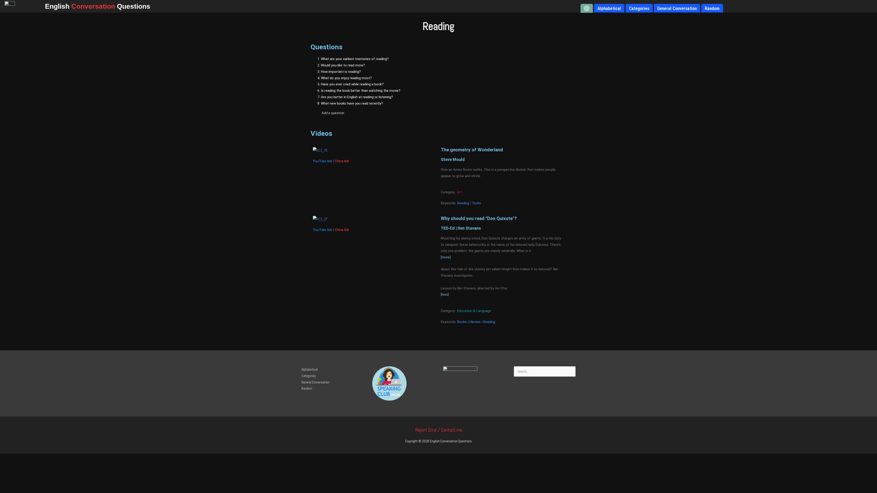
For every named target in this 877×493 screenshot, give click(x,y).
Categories (308, 376)
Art (459, 192)
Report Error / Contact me (438, 430)
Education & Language (474, 311)
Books (462, 322)
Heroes (475, 322)
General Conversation (315, 382)
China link (342, 161)
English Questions (97, 6)
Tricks (476, 203)
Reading (463, 203)
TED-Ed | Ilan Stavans (461, 228)
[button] (394, 113)
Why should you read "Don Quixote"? (479, 218)
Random (306, 388)
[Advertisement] (523, 90)
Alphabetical (309, 369)
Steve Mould (453, 159)
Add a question (333, 113)
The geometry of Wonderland (472, 149)
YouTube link (322, 161)
